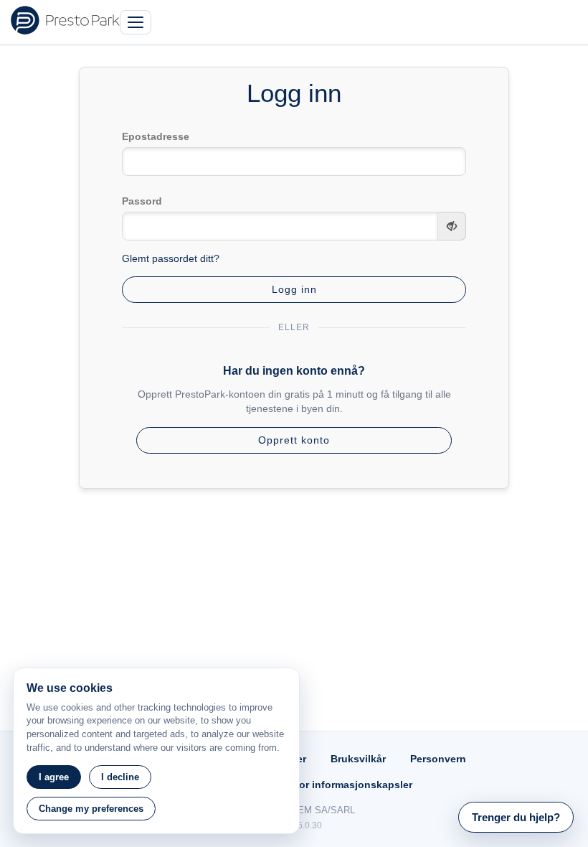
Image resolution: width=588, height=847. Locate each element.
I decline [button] (120, 777)
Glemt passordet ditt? (170, 258)
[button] (516, 817)
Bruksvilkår (358, 758)
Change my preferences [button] (91, 808)
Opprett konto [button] (294, 440)
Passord (142, 201)
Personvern (438, 758)
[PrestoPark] (65, 20)
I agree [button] (54, 777)
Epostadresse (155, 136)
